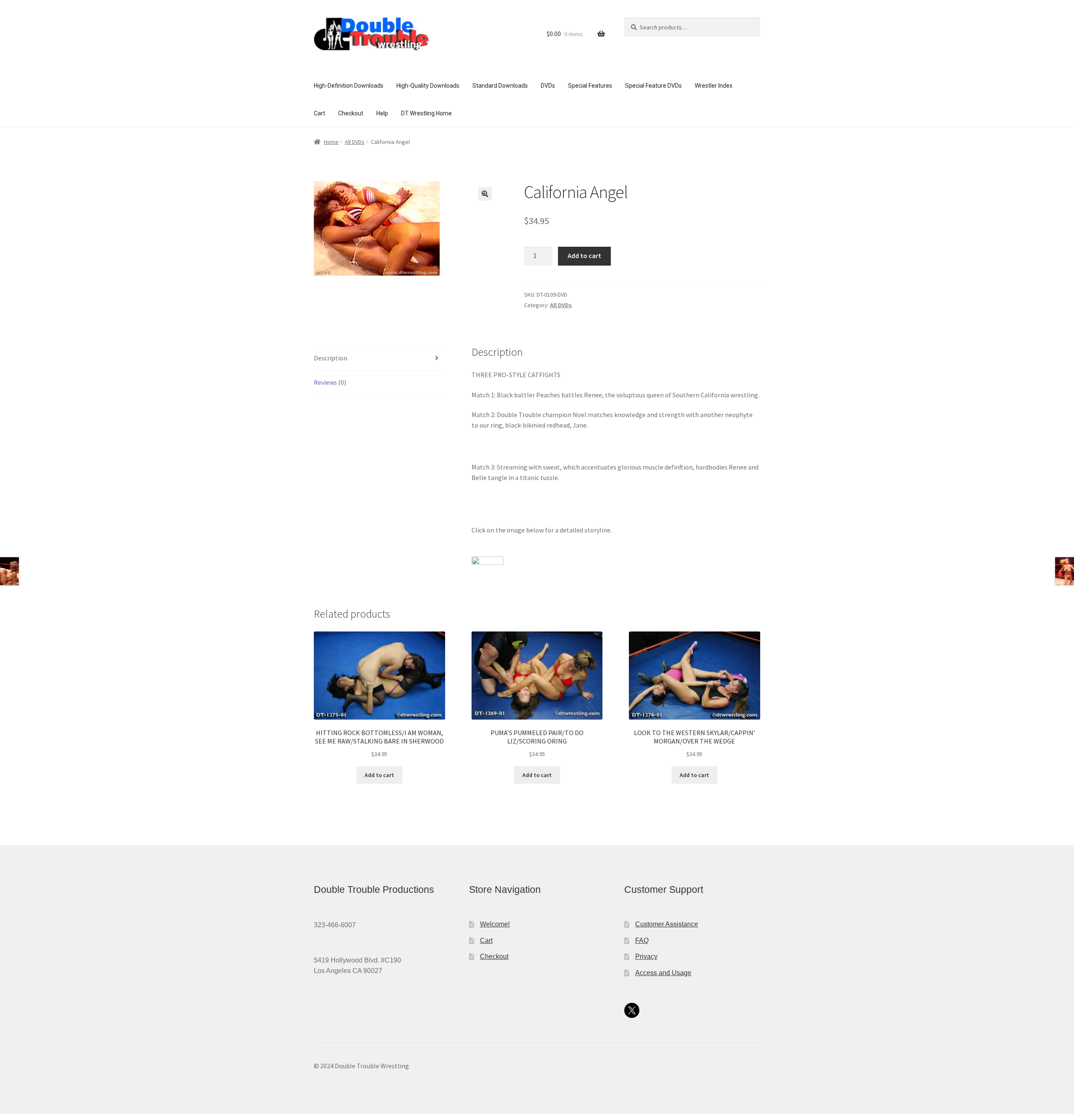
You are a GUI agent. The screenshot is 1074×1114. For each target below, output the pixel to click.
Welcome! (495, 924)
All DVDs (355, 142)
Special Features (590, 85)
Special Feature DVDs (653, 85)
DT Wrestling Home (426, 113)
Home (331, 142)
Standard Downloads (500, 85)
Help (382, 113)
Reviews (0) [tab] (330, 382)
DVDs (548, 85)
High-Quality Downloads (427, 85)
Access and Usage (663, 972)
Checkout (350, 113)
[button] (485, 194)
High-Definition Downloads (348, 85)
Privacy (646, 956)
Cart (319, 113)
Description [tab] (330, 358)
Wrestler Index (714, 85)
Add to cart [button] (379, 775)
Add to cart (584, 255)
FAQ (642, 940)
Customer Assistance (666, 924)
